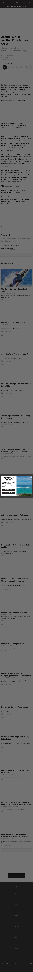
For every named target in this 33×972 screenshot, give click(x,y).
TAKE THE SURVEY (8, 489)
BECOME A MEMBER (8, 492)
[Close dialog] (31, 477)
